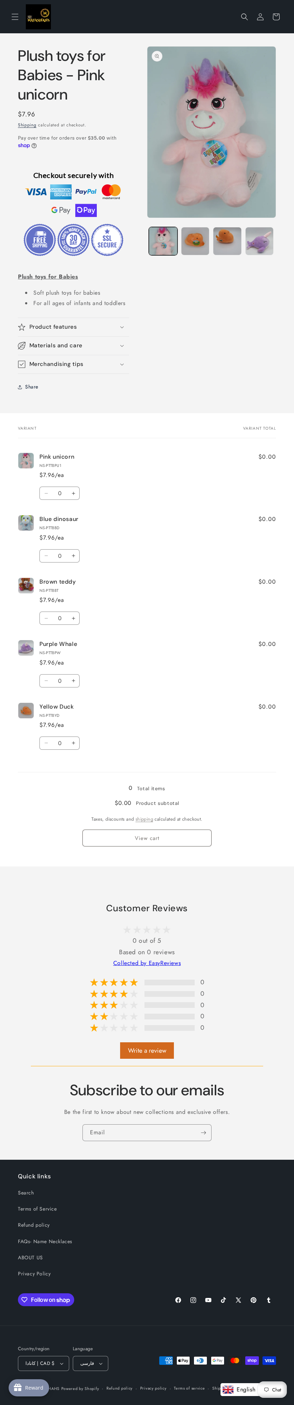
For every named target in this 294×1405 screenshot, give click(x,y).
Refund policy (34, 1224)
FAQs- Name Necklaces (45, 1241)
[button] (15, 17)
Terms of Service (37, 1208)
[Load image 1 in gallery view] (163, 241)
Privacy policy (153, 1388)
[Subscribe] (203, 1132)
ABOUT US (30, 1257)
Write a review (147, 1050)
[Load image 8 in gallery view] (259, 241)
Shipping (27, 125)
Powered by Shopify (80, 1388)
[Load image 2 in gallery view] (195, 241)
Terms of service (189, 1388)
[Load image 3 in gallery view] (227, 241)
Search (26, 1192)
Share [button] (31, 386)
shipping (144, 819)
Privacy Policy (34, 1273)
